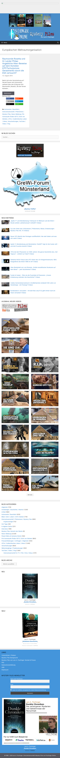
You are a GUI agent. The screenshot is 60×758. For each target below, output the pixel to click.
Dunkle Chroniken (30, 602)
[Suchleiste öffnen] (58, 42)
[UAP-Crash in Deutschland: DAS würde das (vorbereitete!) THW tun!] (44, 483)
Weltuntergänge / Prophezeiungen (12, 548)
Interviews (5, 529)
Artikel (4, 512)
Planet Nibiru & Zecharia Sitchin (11, 536)
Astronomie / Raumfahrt (11, 109)
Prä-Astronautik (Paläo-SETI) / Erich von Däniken (13, 116)
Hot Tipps (5, 524)
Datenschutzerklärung (8, 665)
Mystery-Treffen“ (30, 209)
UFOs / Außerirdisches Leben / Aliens (13, 543)
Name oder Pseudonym (16, 678)
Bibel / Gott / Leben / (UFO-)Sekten (13, 517)
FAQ (3, 662)
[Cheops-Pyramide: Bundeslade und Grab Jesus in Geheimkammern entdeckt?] (44, 415)
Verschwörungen (13, 121)
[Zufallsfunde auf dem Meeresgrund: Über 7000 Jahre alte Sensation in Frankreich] (15, 415)
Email (11, 684)
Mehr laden (30, 494)
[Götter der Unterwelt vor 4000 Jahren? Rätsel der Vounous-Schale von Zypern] (44, 381)
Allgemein (5, 507)
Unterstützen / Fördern (9, 655)
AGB (3, 667)
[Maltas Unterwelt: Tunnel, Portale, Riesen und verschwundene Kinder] (44, 398)
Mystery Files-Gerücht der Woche (12, 531)
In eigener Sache (7, 526)
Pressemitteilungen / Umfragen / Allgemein (15, 541)
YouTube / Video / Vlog (9, 550)
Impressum (5, 670)
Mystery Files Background (10, 657)
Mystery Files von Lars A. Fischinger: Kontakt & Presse (19, 660)
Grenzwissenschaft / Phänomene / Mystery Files (17, 519)
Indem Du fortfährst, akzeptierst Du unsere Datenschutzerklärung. (29, 690)
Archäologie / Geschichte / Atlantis (12, 509)
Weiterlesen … (8, 93)
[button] (10, 99)
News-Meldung (16, 114)
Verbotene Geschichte (30, 641)
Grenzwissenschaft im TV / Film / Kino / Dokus (18, 553)
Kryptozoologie (8, 521)
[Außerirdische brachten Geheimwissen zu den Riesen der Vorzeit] (15, 432)
